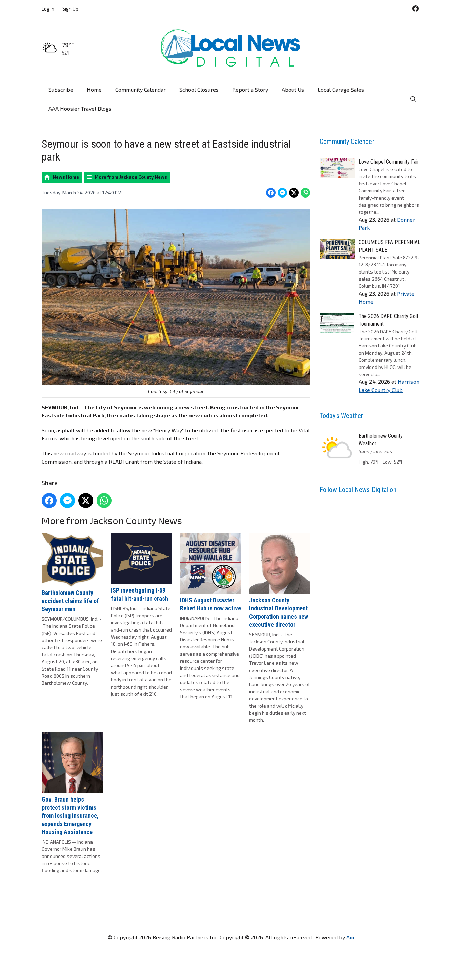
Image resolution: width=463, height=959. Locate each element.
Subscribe (60, 89)
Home (94, 89)
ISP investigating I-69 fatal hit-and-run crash (139, 594)
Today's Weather (341, 416)
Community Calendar (140, 89)
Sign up (70, 9)
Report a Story (250, 89)
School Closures (199, 89)
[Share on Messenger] (282, 193)
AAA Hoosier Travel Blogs (80, 108)
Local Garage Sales (341, 89)
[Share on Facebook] (271, 193)
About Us (293, 89)
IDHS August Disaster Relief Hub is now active (210, 604)
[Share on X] (294, 193)
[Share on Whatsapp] (305, 193)
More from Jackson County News (131, 177)
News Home (66, 177)
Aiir (350, 937)
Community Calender (347, 141)
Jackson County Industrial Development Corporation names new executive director (278, 612)
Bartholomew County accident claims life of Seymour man (70, 601)
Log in (48, 9)
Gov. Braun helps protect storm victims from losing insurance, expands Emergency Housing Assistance (70, 815)
